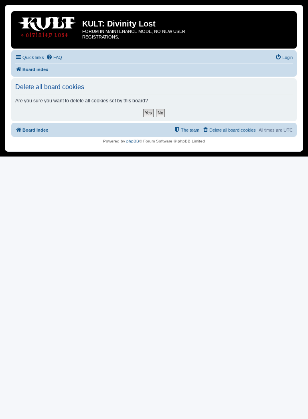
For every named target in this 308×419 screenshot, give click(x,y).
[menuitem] (54, 57)
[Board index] (47, 26)
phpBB (132, 141)
